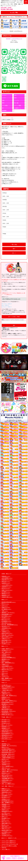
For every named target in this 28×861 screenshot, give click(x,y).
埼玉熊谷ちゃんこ (6, 617)
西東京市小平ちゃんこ (7, 669)
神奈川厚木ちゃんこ (6, 623)
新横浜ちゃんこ (5, 661)
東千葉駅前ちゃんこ (6, 609)
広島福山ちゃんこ (6, 799)
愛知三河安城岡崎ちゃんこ (8, 686)
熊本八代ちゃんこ (6, 821)
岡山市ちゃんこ (5, 825)
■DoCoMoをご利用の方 (7, 304)
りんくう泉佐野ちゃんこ (8, 766)
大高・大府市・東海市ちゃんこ (9, 700)
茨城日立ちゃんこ (6, 680)
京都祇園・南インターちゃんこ (9, 745)
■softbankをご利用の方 (7, 307)
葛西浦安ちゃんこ (6, 659)
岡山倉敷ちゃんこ (6, 818)
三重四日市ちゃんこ (6, 693)
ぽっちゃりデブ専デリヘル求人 (9, 846)
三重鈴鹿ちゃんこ (6, 707)
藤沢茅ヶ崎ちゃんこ (6, 642)
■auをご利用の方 (5, 305)
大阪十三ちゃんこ (6, 768)
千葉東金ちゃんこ (6, 631)
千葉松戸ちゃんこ (6, 638)
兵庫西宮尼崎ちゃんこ (7, 780)
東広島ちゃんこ (5, 820)
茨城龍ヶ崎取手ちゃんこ (8, 649)
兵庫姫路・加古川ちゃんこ (8, 756)
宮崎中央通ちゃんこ (6, 823)
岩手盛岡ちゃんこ (6, 592)
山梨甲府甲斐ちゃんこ (7, 730)
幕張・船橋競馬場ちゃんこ (8, 662)
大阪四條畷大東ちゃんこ (8, 778)
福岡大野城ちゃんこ (6, 814)
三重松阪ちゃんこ (6, 706)
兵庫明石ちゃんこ (6, 763)
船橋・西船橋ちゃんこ (7, 678)
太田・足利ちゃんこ (6, 652)
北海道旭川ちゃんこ (6, 586)
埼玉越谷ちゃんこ (6, 643)
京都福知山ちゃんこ (6, 782)
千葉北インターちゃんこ (8, 668)
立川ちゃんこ (5, 605)
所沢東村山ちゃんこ (6, 650)
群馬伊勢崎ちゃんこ (6, 640)
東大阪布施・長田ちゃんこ (8, 754)
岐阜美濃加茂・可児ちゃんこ (9, 711)
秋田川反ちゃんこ (6, 581)
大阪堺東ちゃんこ (6, 764)
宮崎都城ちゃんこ (6, 804)
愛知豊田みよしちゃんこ (8, 704)
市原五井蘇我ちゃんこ (7, 666)
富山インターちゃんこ (7, 725)
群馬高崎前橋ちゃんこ (7, 614)
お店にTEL (14, 12)
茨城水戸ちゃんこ (6, 607)
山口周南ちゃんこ (6, 808)
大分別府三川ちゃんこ (7, 835)
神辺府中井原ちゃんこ (7, 830)
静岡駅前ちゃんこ (6, 697)
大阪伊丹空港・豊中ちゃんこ (9, 750)
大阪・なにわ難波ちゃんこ (8, 783)
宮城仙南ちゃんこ (6, 576)
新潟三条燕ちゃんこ (6, 738)
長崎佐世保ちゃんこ (6, 792)
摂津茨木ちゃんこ (6, 773)
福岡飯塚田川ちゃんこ (7, 811)
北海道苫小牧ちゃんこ (7, 597)
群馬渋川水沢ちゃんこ (7, 633)
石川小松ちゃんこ (6, 719)
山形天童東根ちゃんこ (7, 578)
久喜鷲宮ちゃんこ (6, 654)
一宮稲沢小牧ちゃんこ (7, 690)
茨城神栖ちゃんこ (6, 655)
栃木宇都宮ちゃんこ (6, 616)
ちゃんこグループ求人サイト (9, 842)
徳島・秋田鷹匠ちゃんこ (8, 802)
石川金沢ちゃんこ (6, 723)
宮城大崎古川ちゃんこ (7, 579)
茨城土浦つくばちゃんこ (8, 635)
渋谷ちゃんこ (5, 673)
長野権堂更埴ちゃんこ (7, 731)
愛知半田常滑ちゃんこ (7, 709)
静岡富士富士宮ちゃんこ (8, 714)
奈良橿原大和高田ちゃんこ (8, 749)
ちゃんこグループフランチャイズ (10, 844)
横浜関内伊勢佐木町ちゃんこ (9, 602)
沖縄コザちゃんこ (6, 828)
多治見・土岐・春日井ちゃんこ (9, 695)
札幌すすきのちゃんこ (7, 590)
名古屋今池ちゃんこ (6, 685)
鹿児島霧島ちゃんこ (6, 795)
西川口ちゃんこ (5, 604)
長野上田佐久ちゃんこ (7, 737)
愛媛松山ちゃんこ (6, 788)
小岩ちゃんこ (5, 671)
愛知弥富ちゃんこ (6, 692)
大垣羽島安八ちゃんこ (7, 688)
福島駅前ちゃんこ (6, 595)
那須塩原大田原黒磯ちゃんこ (9, 657)
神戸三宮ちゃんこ (6, 761)
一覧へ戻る (14, 244)
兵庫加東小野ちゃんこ (7, 776)
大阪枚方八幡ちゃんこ (7, 771)
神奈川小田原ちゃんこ (7, 637)
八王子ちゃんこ (5, 676)
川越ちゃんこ (5, 611)
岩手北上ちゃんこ (6, 588)
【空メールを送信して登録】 (14, 316)
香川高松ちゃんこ (6, 797)
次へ (13, 253)
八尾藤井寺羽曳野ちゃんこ (8, 757)
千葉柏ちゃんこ (5, 664)
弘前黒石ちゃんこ (6, 583)
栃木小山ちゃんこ (6, 619)
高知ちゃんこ (5, 816)
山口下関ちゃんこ (6, 813)
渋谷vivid (4, 847)
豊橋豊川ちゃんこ (6, 699)
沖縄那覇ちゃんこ (6, 806)
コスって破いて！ (6, 849)
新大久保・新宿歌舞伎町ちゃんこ (10, 624)
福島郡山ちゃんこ (6, 593)
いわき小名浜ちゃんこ (7, 585)
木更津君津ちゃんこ (6, 628)
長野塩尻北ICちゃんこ (7, 735)
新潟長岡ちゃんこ (6, 726)
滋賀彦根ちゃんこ (6, 744)
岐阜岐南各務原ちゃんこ (8, 702)
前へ (14, 249)
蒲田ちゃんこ (5, 675)
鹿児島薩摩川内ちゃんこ (8, 801)
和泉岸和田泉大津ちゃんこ (8, 752)
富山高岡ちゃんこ (6, 721)
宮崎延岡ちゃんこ (6, 833)
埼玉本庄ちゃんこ (6, 626)
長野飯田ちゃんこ (6, 728)
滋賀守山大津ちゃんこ (7, 775)
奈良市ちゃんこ (5, 759)
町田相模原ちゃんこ (6, 621)
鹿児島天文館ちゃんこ (7, 790)
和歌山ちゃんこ (5, 747)
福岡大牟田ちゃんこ (6, 827)
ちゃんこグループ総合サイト (9, 840)
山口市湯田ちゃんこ (6, 832)
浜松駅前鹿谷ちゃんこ (7, 713)
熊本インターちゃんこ (7, 794)
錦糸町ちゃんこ (5, 630)
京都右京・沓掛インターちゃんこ (10, 769)
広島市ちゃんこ (5, 809)
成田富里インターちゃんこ (8, 612)
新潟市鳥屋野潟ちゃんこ (8, 733)
